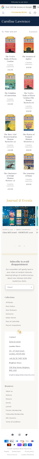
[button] (3, 12)
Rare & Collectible (12, 321)
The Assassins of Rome (28, 177)
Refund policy (16, 451)
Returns (9, 399)
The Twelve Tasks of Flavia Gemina (10, 61)
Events (8, 403)
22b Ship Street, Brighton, (19, 367)
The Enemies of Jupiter (28, 60)
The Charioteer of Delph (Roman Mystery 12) (10, 179)
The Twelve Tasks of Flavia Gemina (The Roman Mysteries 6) (29, 100)
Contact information (27, 454)
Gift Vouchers (11, 418)
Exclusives (10, 314)
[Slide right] (24, 246)
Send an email (15, 342)
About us (9, 391)
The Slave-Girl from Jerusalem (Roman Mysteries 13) (10, 140)
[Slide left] (14, 246)
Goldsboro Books (18, 448)
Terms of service (12, 454)
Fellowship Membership (15, 414)
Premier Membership (13, 410)
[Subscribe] (31, 287)
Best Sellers (10, 306)
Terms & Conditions (13, 422)
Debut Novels (11, 318)
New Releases (11, 310)
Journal (8, 406)
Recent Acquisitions (13, 325)
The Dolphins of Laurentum (10, 97)
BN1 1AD (13, 370)
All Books (9, 302)
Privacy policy (29, 451)
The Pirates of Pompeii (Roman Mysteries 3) (28, 140)
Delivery (9, 395)
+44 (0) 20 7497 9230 (18, 358)
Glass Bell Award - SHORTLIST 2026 (18, 232)
